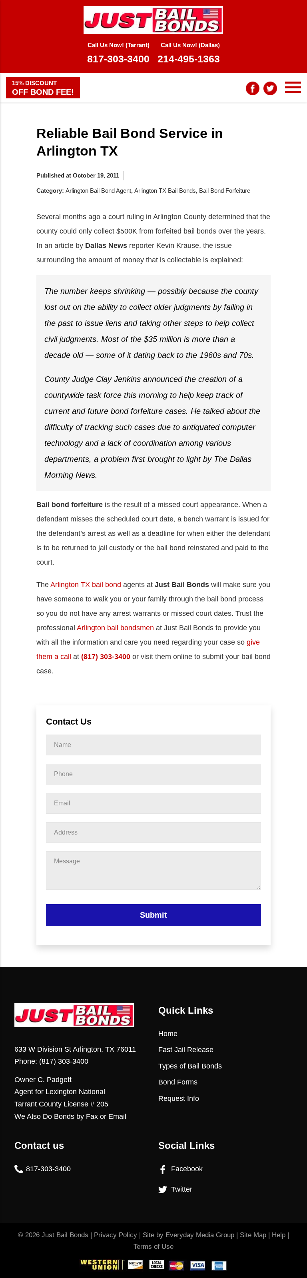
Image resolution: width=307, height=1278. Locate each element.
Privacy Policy (115, 1235)
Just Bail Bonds (65, 1235)
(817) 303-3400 (105, 657)
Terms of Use (153, 1246)
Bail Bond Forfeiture (224, 190)
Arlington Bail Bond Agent (98, 190)
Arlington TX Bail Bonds (165, 190)
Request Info (178, 1098)
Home (167, 1034)
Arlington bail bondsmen (115, 628)
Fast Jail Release (185, 1050)
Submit (153, 915)
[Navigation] (293, 87)
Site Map (253, 1235)
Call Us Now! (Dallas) (188, 53)
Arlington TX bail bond (85, 585)
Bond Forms (177, 1082)
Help (278, 1235)
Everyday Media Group (199, 1235)
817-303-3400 (48, 1169)
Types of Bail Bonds (190, 1066)
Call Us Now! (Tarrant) (118, 53)
